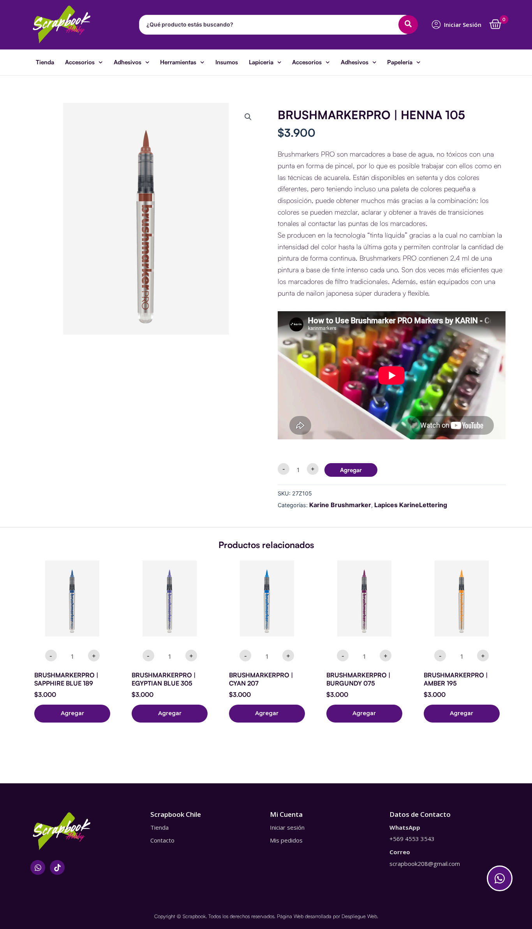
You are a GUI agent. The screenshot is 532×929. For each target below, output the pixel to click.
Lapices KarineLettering (410, 505)
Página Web (290, 916)
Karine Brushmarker (340, 505)
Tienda (45, 62)
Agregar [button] (72, 713)
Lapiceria (261, 62)
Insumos (226, 62)
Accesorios (80, 62)
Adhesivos (127, 62)
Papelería (399, 62)
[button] (248, 117)
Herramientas (178, 62)
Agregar (351, 470)
